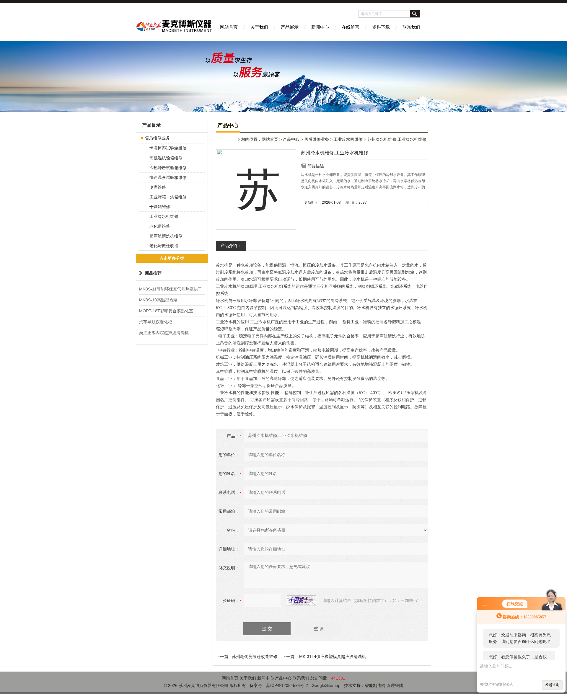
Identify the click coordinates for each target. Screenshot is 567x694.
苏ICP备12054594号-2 (287, 685)
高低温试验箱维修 (166, 158)
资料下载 (381, 27)
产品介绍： (231, 245)
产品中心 (291, 139)
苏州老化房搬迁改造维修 (254, 656)
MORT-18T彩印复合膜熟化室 (166, 310)
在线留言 (350, 27)
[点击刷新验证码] (301, 600)
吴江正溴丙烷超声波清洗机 (164, 332)
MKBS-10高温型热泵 (158, 300)
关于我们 (259, 27)
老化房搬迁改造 (163, 245)
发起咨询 (552, 685)
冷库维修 (157, 187)
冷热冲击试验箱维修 (168, 167)
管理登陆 (395, 685)
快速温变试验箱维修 (168, 177)
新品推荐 (153, 273)
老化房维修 (159, 226)
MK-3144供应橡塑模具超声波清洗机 (332, 656)
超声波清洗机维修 (166, 235)
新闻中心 (320, 27)
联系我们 (411, 27)
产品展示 (290, 27)
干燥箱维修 (159, 206)
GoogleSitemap (326, 685)
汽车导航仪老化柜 (155, 321)
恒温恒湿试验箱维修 (168, 148)
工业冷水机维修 (348, 139)
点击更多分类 (171, 258)
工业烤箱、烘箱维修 (168, 197)
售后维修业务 (316, 139)
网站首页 (229, 27)
